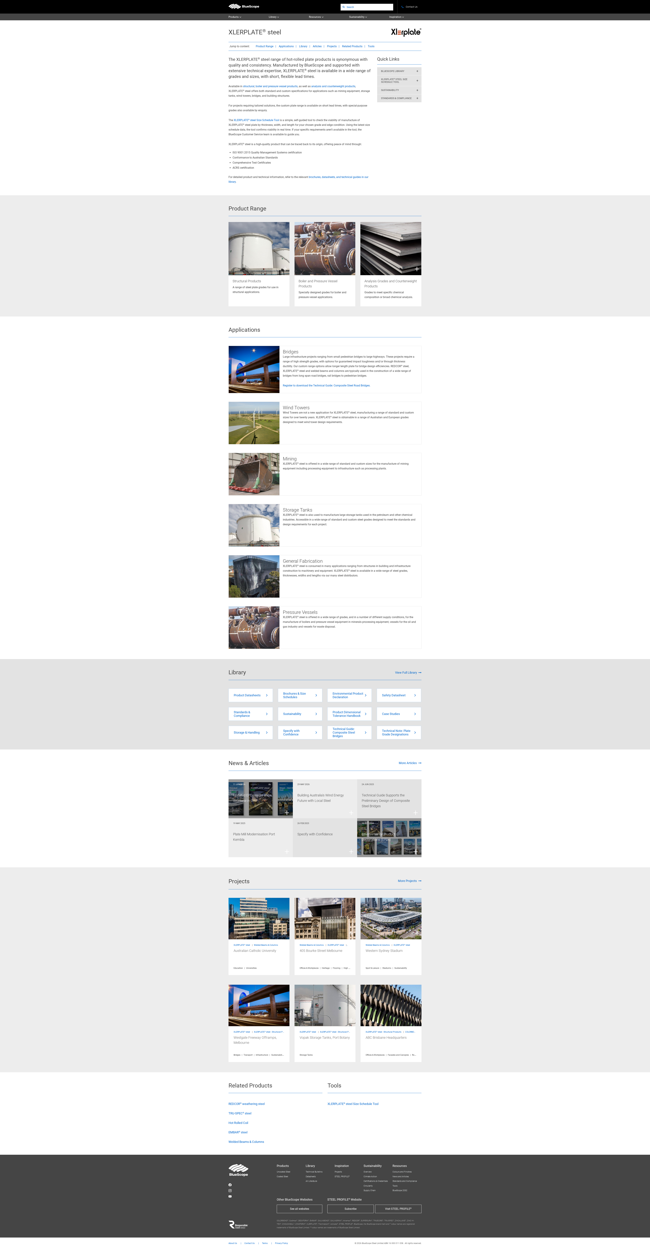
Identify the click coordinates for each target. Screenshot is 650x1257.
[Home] (244, 6)
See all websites (299, 1208)
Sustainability (357, 16)
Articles (317, 46)
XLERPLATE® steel (242, 945)
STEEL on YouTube (230, 1196)
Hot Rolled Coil (238, 1123)
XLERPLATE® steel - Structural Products (272, 1032)
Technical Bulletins (314, 1172)
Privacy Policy (281, 1243)
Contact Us (249, 1243)
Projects (332, 46)
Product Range (264, 46)
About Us (233, 1243)
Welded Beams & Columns (266, 945)
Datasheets (311, 1176)
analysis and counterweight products (333, 86)
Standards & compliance (396, 98)
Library (273, 16)
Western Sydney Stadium (384, 951)
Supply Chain (370, 1190)
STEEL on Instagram (230, 1190)
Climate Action (370, 1176)
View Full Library (406, 672)
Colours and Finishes (402, 1172)
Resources (315, 16)
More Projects (407, 881)
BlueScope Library (392, 71)
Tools (371, 46)
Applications (286, 46)
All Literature (311, 1181)
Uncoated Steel (283, 1172)
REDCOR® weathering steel (247, 1104)
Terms (265, 1243)
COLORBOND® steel (414, 1032)
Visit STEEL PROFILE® (398, 1208)
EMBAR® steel (238, 1132)
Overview (368, 1172)
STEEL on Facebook (230, 1184)
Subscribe (350, 1208)
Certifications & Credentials (376, 1181)
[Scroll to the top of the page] (643, 1250)
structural (248, 86)
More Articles (408, 763)
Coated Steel (282, 1176)
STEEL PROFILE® (342, 1176)
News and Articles (401, 1176)
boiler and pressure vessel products (277, 86)
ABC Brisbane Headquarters (386, 1038)
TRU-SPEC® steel (240, 1113)
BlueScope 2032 (400, 1190)
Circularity (368, 1186)
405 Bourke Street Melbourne (321, 951)
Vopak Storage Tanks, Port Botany (325, 1038)
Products (234, 16)
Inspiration (395, 16)
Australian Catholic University (255, 951)
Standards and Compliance (405, 1181)
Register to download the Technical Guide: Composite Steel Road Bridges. (326, 385)
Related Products (352, 46)
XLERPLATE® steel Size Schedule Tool (256, 120)
